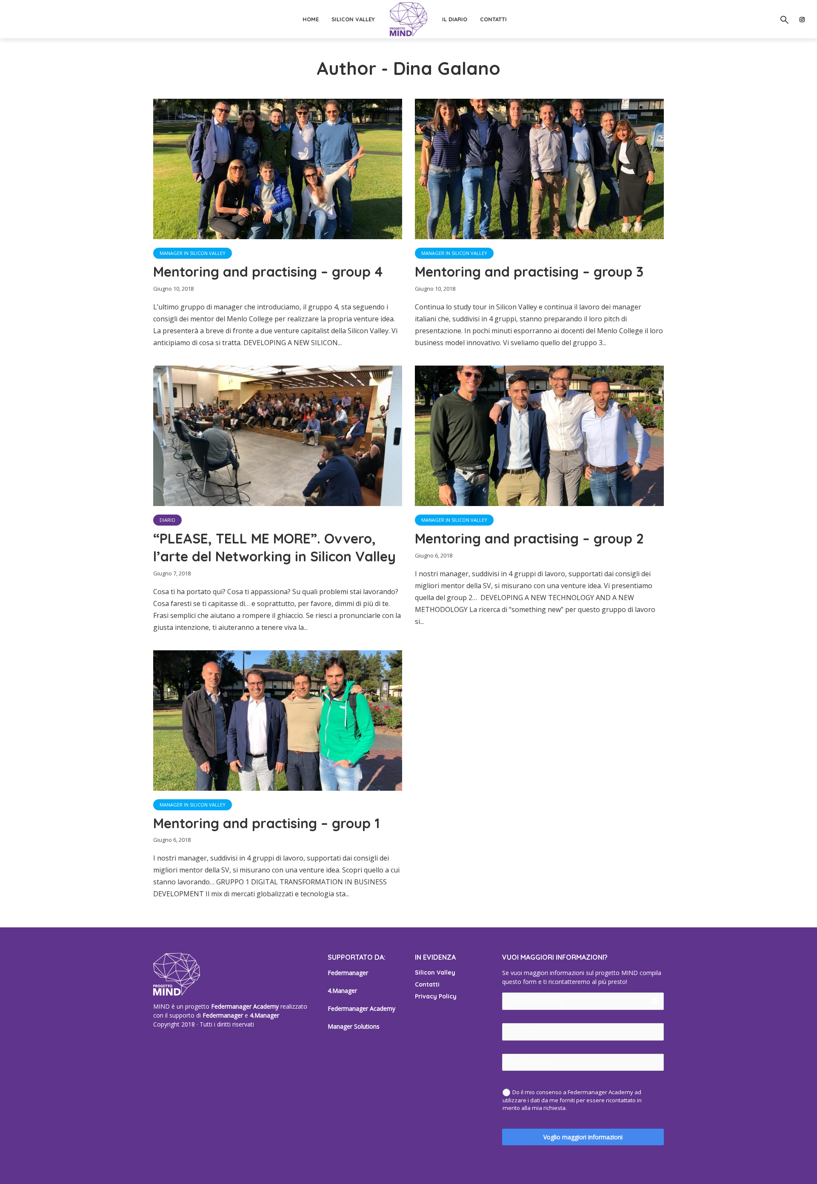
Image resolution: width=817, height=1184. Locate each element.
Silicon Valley (353, 19)
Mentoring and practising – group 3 (529, 271)
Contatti (427, 984)
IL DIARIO (454, 19)
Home (311, 19)
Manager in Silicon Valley (193, 253)
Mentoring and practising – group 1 (266, 823)
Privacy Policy (436, 996)
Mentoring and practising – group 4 (268, 271)
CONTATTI (493, 19)
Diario (167, 520)
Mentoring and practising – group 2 (529, 538)
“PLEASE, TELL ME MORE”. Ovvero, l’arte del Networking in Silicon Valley (274, 547)
